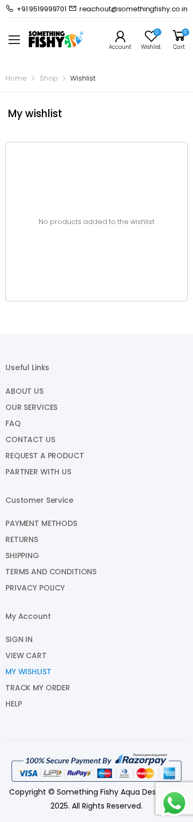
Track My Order (37, 687)
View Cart (26, 655)
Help (13, 703)
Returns (21, 539)
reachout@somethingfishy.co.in (133, 8)
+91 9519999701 (41, 8)
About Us (24, 391)
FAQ (13, 423)
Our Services (31, 407)
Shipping (22, 555)
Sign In (19, 639)
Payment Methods (41, 523)
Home (16, 78)
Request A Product (44, 455)
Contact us (30, 439)
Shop (49, 78)
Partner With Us (38, 471)
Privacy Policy (35, 587)
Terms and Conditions (50, 571)
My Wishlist (28, 671)
